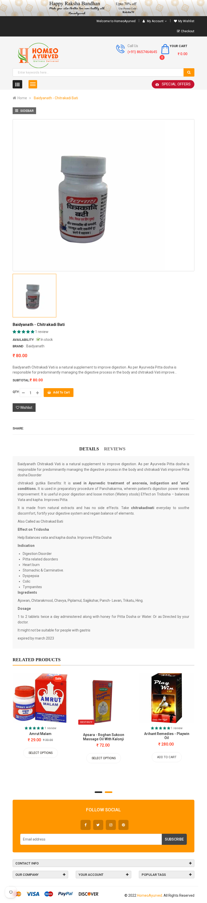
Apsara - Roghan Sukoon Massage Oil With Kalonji (103, 737)
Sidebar (26, 111)
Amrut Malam (40, 734)
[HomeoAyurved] (103, 8)
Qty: (16, 392)
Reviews (114, 448)
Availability (23, 340)
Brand (18, 346)
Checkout (187, 31)
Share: (18, 428)
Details (89, 448)
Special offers (176, 84)
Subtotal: (21, 380)
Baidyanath (35, 346)
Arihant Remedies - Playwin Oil (166, 736)
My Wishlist (186, 21)
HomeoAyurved (149, 895)
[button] (24, 332)
